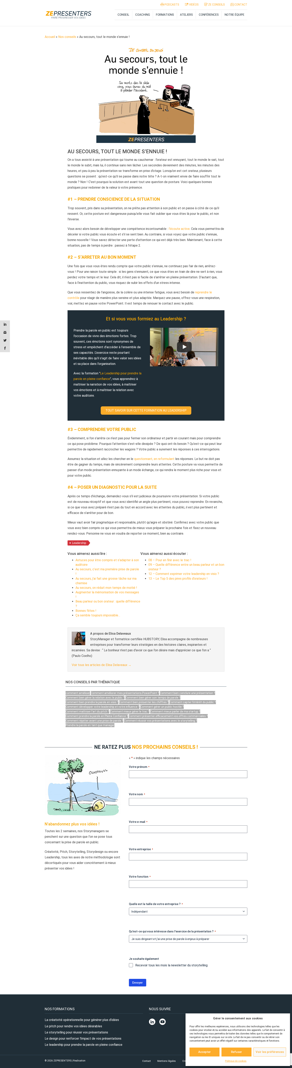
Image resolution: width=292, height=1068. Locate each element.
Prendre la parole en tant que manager (90, 725)
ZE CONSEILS (216, 4)
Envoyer (137, 982)
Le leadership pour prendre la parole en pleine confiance (83, 1045)
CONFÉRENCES (209, 14)
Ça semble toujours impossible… (97, 615)
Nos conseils (67, 37)
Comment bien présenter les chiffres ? (144, 702)
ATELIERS (186, 14)
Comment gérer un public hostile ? (162, 706)
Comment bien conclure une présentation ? (187, 693)
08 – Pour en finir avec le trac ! (169, 560)
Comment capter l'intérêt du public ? (192, 702)
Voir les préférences (270, 1052)
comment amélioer (78, 693)
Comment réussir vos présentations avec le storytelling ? (160, 720)
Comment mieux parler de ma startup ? (175, 711)
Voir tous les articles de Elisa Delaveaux (101, 665)
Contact (146, 1061)
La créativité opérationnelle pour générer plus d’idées (82, 1020)
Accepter (204, 1052)
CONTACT (240, 4)
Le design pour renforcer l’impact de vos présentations (83, 1038)
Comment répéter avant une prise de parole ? (94, 720)
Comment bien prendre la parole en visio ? (92, 702)
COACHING (142, 14)
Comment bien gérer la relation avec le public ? (95, 697)
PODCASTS (171, 4)
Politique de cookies (236, 1061)
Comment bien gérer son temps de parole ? (152, 697)
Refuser (236, 1052)
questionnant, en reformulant (154, 459)
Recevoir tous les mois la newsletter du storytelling (171, 965)
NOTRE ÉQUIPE (234, 14)
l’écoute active (179, 229)
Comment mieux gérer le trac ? (129, 711)
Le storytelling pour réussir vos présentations (76, 1032)
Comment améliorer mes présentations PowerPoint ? (125, 693)
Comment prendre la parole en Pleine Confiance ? (97, 716)
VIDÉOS (194, 4)
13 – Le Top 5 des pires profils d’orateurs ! (178, 578)
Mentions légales (166, 1061)
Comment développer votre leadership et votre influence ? (102, 706)
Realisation (79, 1060)
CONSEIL (123, 14)
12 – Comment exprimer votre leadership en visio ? (183, 574)
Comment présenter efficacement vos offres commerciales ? (168, 716)
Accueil (50, 37)
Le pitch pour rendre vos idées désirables (73, 1026)
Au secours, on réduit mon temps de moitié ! (106, 588)
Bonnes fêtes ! (85, 611)
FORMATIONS (165, 14)
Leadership (79, 543)
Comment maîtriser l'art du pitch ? (87, 711)
